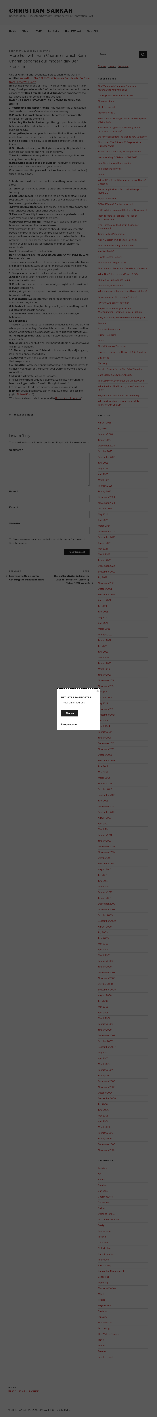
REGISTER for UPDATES (76, 697)
